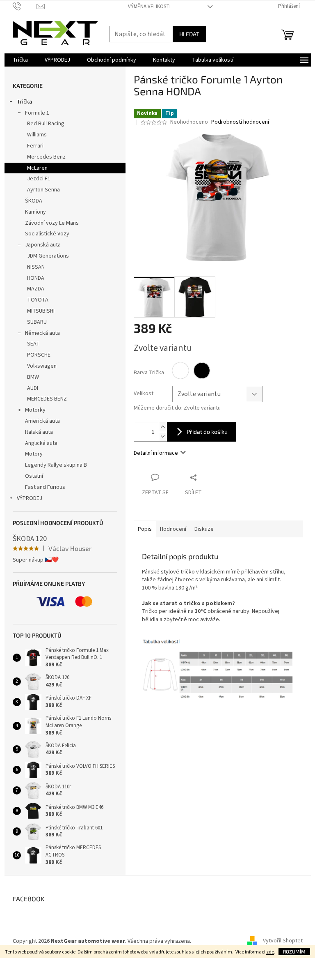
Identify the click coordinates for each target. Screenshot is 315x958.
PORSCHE (38, 355)
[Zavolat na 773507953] (25, 6)
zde (270, 952)
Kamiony (35, 212)
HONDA (35, 278)
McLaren (37, 168)
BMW (33, 377)
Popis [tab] (145, 529)
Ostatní (34, 476)
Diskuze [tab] (204, 529)
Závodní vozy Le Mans (52, 223)
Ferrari (35, 146)
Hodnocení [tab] (173, 529)
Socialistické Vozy (47, 234)
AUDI (32, 388)
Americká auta (42, 421)
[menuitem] (20, 60)
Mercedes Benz (46, 157)
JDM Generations (48, 256)
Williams (37, 135)
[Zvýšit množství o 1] (163, 427)
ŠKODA (33, 201)
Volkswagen (42, 366)
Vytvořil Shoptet (283, 941)
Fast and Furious (45, 487)
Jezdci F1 (38, 179)
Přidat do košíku (207, 431)
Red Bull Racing (45, 124)
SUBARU (37, 322)
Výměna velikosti (149, 6)
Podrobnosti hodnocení (240, 122)
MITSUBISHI (41, 311)
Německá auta (42, 333)
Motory (34, 454)
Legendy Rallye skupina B (56, 465)
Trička (24, 102)
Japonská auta (43, 245)
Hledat (189, 33)
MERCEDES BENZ (47, 399)
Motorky (35, 410)
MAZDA (35, 289)
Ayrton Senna (43, 190)
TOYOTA (37, 300)
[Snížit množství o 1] (163, 436)
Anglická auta (41, 443)
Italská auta (39, 432)
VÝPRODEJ (29, 498)
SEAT (33, 344)
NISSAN (36, 267)
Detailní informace (156, 453)
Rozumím (294, 951)
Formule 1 (37, 113)
